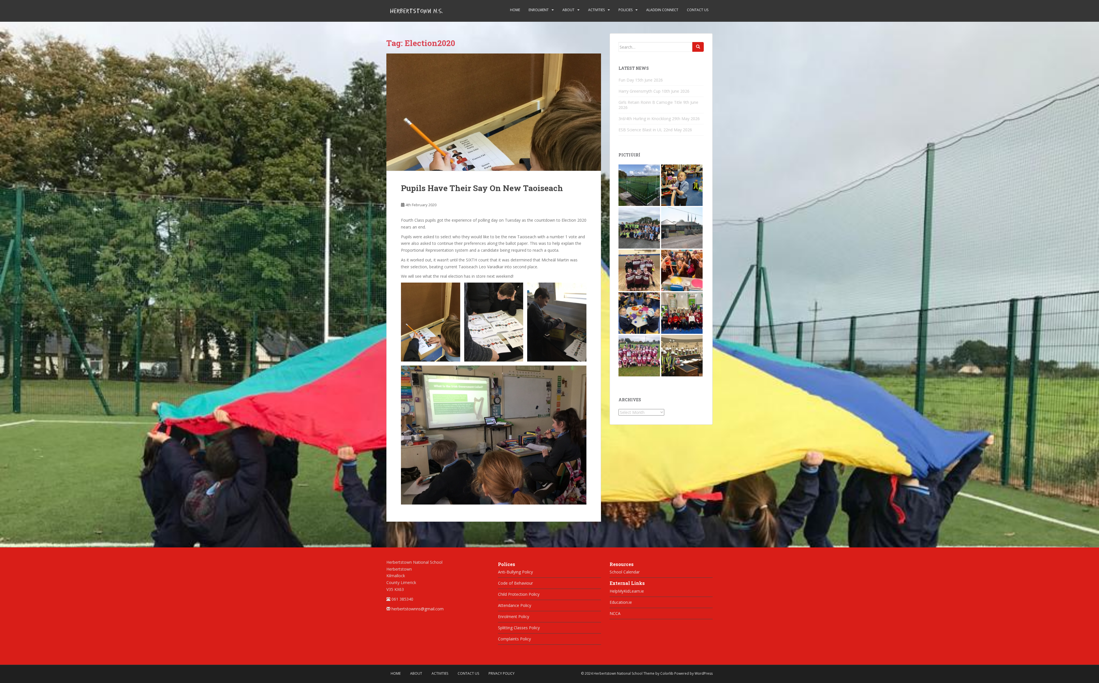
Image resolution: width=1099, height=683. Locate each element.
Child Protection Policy (518, 594)
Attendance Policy (514, 605)
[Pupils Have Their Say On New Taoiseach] (493, 112)
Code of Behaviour (515, 583)
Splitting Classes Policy (519, 627)
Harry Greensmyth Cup (639, 91)
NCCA (615, 613)
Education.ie (621, 602)
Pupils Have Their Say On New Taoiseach (482, 188)
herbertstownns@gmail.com (418, 608)
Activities (596, 9)
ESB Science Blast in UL (640, 129)
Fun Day (626, 80)
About (568, 9)
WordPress (704, 673)
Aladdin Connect (662, 9)
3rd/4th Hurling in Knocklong (644, 118)
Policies (625, 9)
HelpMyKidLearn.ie (627, 591)
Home (515, 9)
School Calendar (625, 572)
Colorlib (666, 673)
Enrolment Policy (513, 616)
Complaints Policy (514, 639)
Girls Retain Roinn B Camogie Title (650, 102)
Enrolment (539, 9)
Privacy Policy (502, 673)
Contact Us (697, 9)
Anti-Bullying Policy (515, 572)
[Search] (698, 47)
